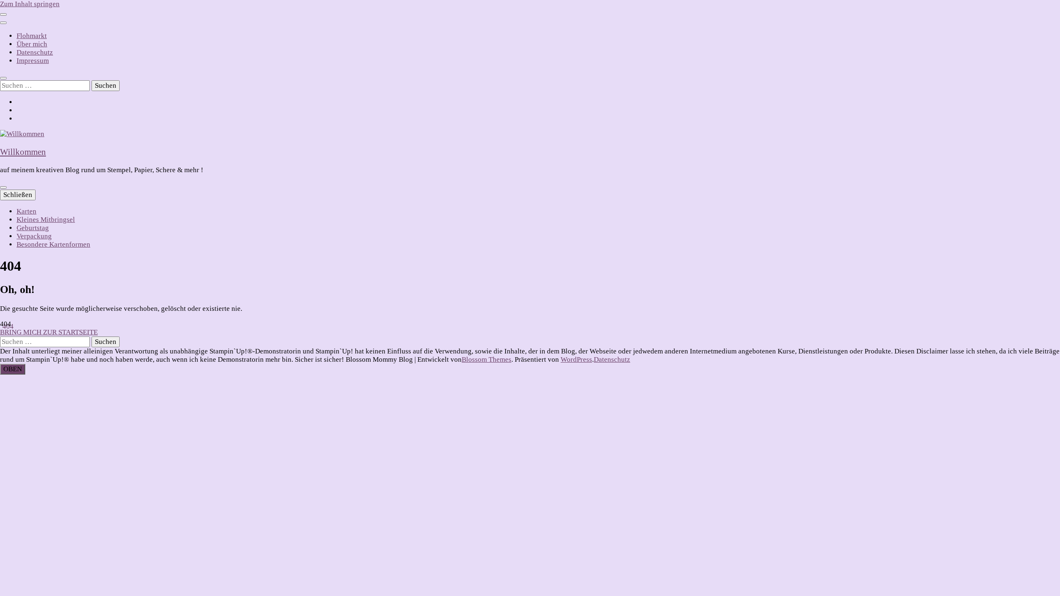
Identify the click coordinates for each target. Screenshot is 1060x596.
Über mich (32, 44)
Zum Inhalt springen (30, 4)
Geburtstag (33, 228)
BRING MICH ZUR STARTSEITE (49, 332)
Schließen (17, 195)
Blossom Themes (486, 359)
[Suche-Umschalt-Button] (3, 78)
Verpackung (34, 236)
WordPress (576, 359)
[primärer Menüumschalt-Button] (3, 187)
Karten (26, 211)
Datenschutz (35, 52)
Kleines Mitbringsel (46, 219)
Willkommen (23, 152)
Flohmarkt (32, 36)
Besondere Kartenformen (53, 244)
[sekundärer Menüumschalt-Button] (3, 14)
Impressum (33, 61)
